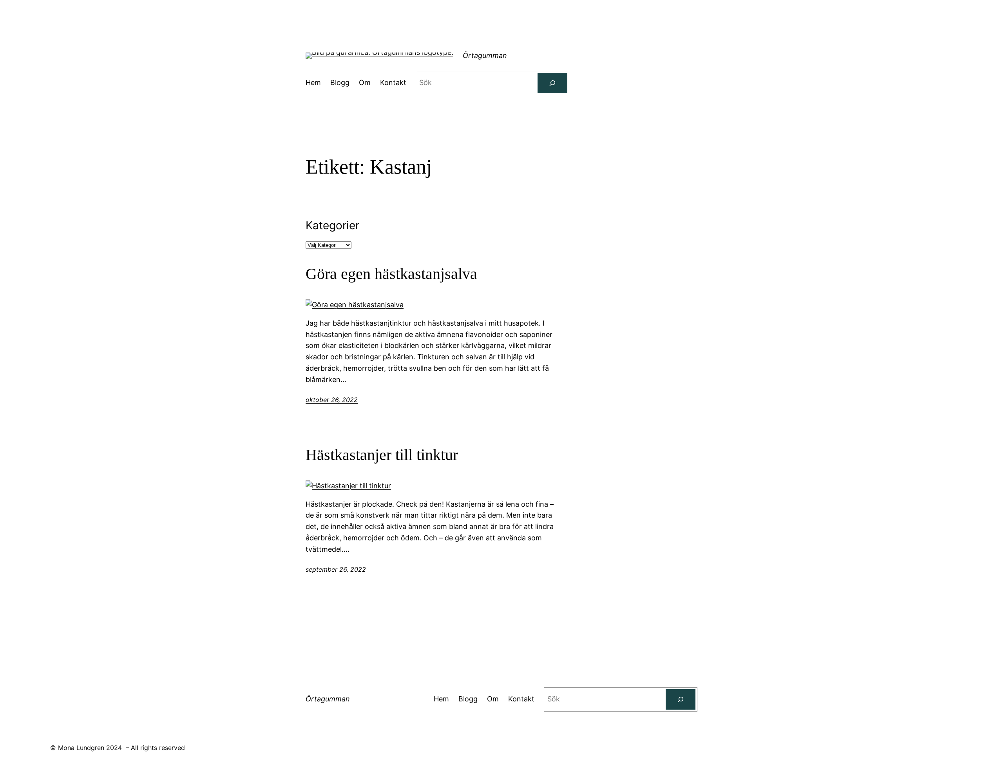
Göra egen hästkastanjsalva (391, 274)
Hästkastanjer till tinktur (382, 455)
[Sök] (552, 83)
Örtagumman (485, 55)
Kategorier (332, 225)
